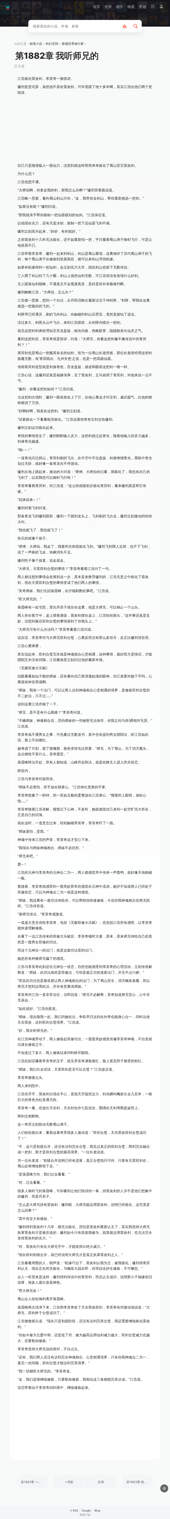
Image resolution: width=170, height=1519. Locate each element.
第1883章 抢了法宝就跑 (139, 1482)
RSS (75, 1510)
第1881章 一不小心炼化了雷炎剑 (34, 1482)
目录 (101, 1482)
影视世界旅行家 (73, 43)
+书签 (69, 1482)
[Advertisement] (85, 129)
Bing (97, 1510)
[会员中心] (161, 6)
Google (86, 1510)
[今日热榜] (126, 26)
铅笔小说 (36, 43)
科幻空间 (52, 43)
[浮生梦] (7, 6)
